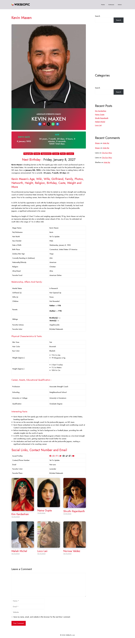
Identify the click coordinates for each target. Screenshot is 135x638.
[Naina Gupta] (48, 506)
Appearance (46, 153)
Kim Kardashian (20, 514)
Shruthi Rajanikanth (74, 511)
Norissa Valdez (71, 551)
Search (97, 16)
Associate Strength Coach (49, 114)
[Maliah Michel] (22, 546)
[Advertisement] (109, 52)
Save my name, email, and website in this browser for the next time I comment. (42, 617)
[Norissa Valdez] (74, 546)
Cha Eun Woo (107, 153)
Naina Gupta (44, 510)
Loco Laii (42, 551)
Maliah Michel (19, 551)
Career (55, 153)
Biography (28, 153)
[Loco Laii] (48, 546)
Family (37, 153)
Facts (63, 153)
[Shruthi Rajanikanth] (74, 506)
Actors (120, 5)
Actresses (111, 5)
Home (103, 5)
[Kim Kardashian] (22, 509)
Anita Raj (106, 143)
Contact (70, 153)
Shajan (97, 143)
